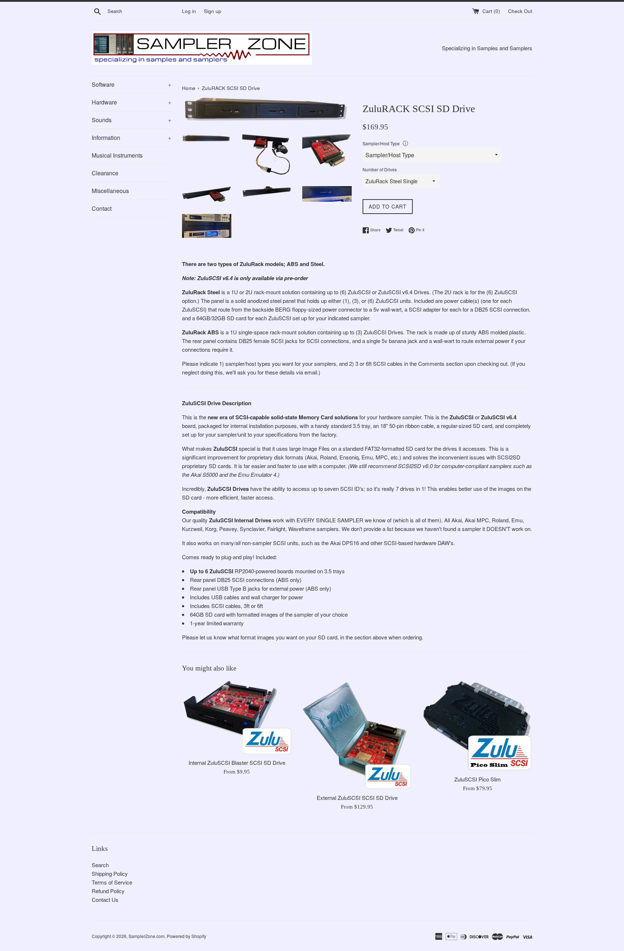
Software (131, 84)
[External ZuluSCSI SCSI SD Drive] (357, 735)
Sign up (212, 11)
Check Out (520, 11)
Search (100, 865)
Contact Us (105, 899)
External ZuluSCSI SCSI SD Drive (357, 797)
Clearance (105, 173)
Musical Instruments (117, 155)
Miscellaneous (110, 191)
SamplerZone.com (147, 936)
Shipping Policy (110, 873)
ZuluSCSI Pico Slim (477, 779)
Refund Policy (108, 891)
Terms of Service (112, 882)
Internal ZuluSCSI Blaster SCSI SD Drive (236, 762)
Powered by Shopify (186, 936)
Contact (102, 208)
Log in (189, 11)
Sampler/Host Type (381, 143)
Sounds (131, 120)
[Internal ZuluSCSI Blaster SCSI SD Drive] (236, 717)
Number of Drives (380, 169)
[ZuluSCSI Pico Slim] (477, 725)
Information (131, 137)
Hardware (131, 102)
